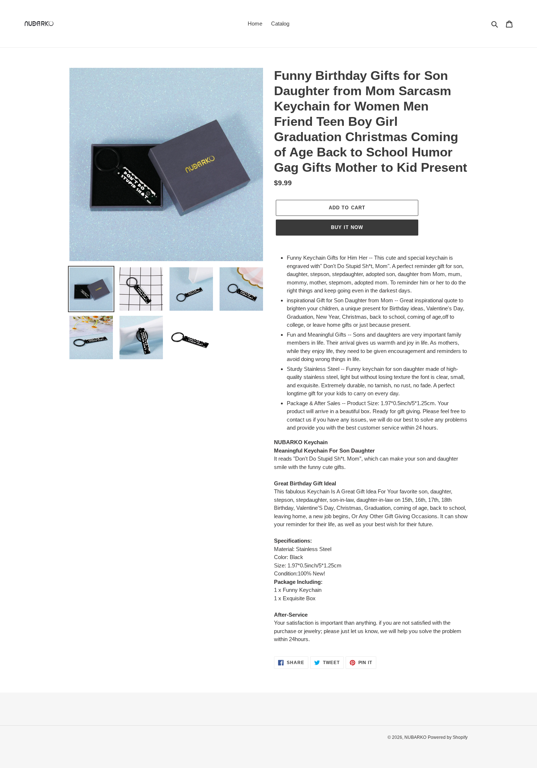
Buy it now (347, 227)
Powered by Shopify (448, 737)
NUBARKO (415, 737)
